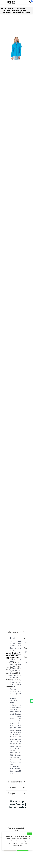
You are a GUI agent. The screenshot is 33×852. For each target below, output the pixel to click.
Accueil (3, 8)
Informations (13, 632)
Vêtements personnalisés (16, 8)
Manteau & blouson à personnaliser (14, 10)
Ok (29, 834)
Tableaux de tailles (15, 782)
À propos (11, 793)
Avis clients (12, 787)
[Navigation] (2, 2)
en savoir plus (17, 845)
